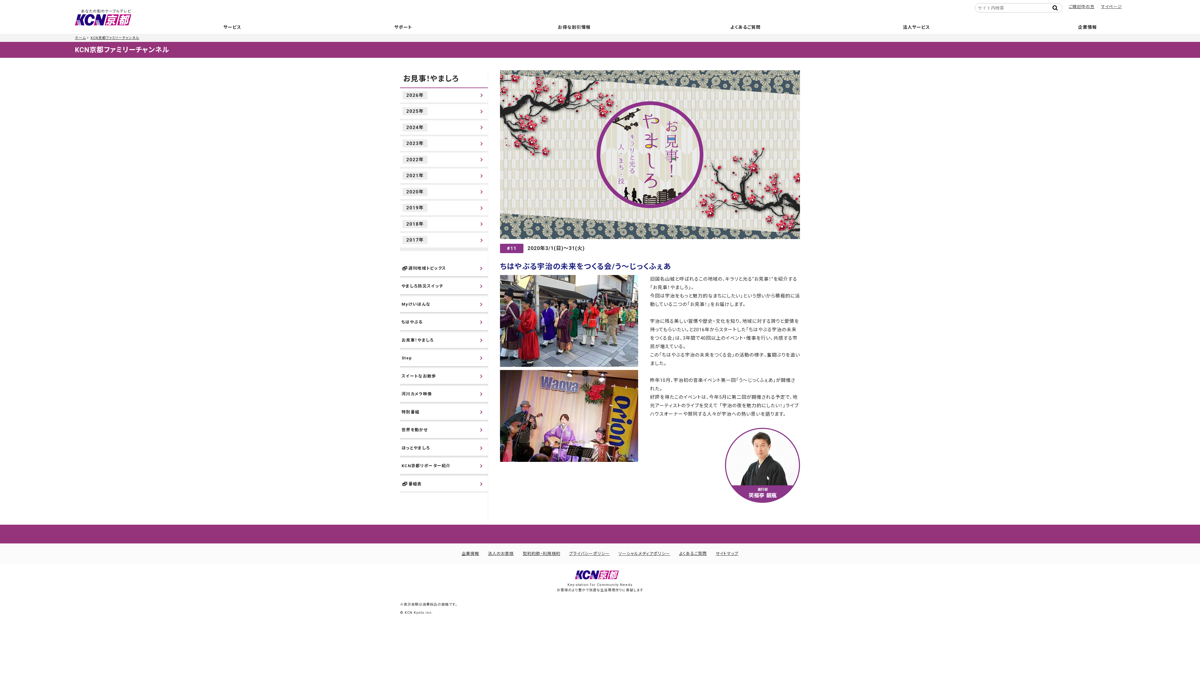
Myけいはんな (416, 304)
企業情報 (1087, 27)
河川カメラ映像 (417, 394)
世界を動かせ (415, 430)
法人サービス (916, 27)
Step (407, 358)
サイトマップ (727, 553)
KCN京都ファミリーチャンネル (115, 38)
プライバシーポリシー (589, 553)
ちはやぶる (412, 322)
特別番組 (410, 412)
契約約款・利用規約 (541, 553)
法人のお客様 (501, 553)
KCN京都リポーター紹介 (426, 465)
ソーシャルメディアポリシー (644, 553)
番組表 (415, 484)
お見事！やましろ (431, 78)
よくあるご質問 (745, 27)
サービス (232, 27)
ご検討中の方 (1081, 6)
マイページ (1111, 6)
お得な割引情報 (574, 27)
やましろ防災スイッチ (422, 286)
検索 (1056, 7)
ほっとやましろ (416, 448)
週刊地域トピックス (427, 268)
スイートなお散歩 (419, 376)
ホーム (80, 38)
